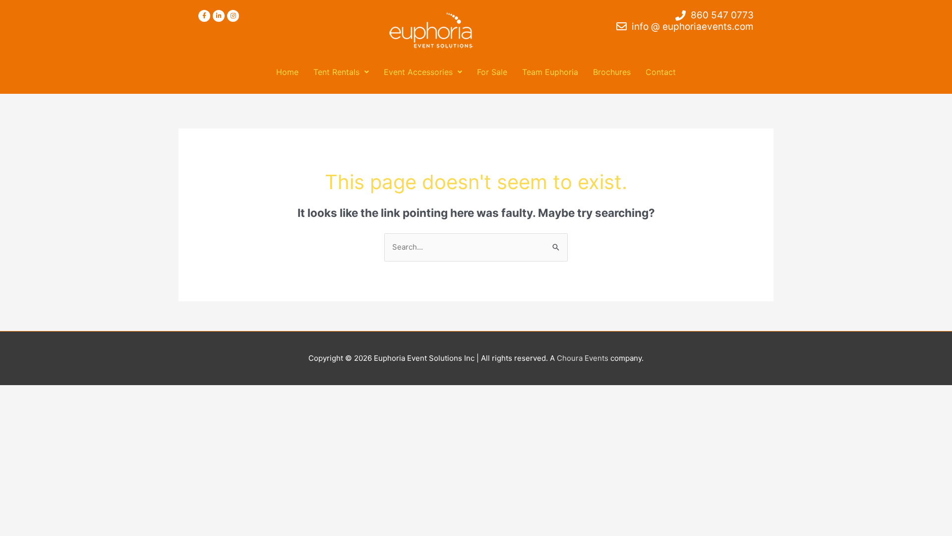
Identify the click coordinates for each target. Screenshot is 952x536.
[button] (341, 72)
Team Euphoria (550, 72)
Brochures (612, 72)
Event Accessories (418, 72)
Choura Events (582, 358)
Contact (661, 72)
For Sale (492, 72)
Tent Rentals (336, 72)
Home (287, 72)
